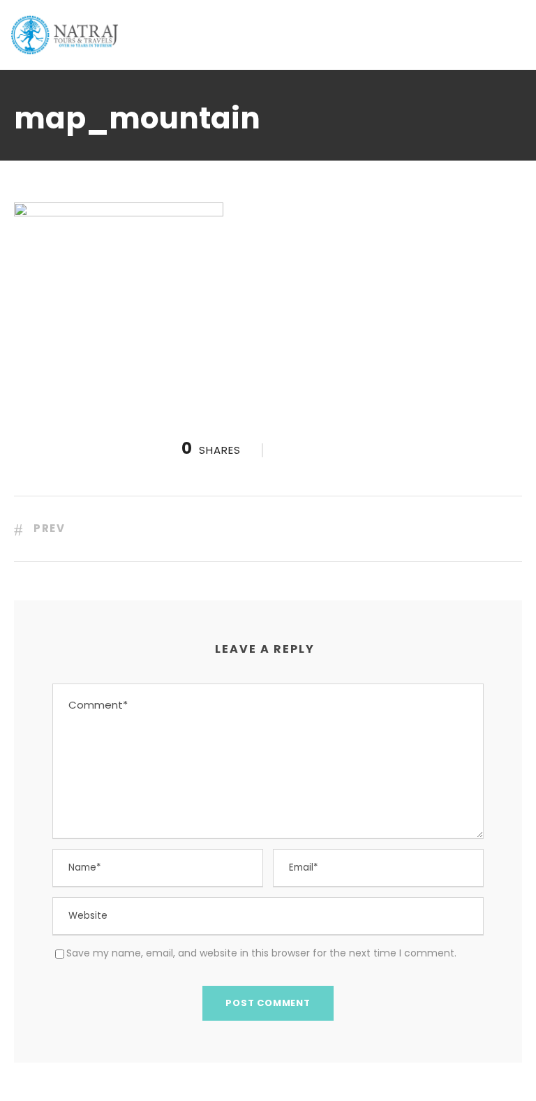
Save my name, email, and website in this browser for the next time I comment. (261, 953)
